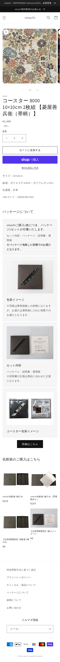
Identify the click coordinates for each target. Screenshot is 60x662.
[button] (4, 17)
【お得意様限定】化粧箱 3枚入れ (15, 540)
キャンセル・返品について (21, 584)
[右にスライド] (37, 90)
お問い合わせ (14, 607)
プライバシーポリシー (19, 577)
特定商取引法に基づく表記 (21, 569)
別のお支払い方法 (30, 167)
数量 (4, 131)
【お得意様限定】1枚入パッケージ (43, 532)
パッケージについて (17, 592)
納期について (14, 600)
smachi (25, 656)
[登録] (49, 629)
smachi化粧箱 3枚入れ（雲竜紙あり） (43, 497)
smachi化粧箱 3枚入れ (12, 496)
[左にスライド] (22, 90)
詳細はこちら (30, 444)
